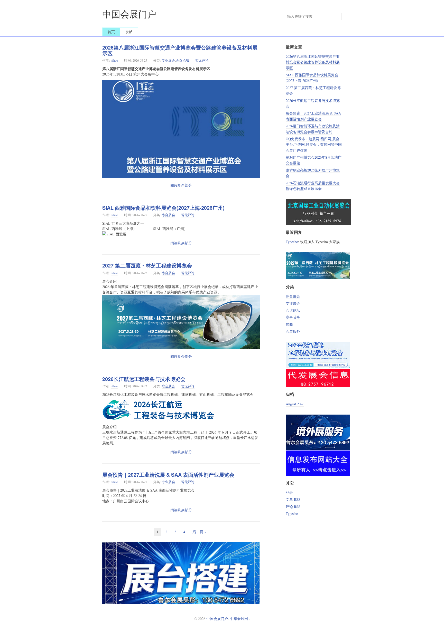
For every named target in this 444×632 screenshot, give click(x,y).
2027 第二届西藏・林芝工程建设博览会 (147, 265)
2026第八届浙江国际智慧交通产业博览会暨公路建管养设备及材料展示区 (179, 50)
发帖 (129, 31)
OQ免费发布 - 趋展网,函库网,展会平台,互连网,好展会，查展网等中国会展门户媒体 (314, 144)
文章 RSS (293, 499)
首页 (111, 31)
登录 (289, 492)
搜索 (338, 16)
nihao (114, 60)
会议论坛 (182, 60)
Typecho (292, 241)
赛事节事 (293, 317)
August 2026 (295, 403)
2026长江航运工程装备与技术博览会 (144, 378)
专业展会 (168, 60)
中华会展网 (239, 618)
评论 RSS (293, 506)
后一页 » (199, 531)
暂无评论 (202, 60)
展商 (289, 324)
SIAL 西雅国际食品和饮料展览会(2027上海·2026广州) (163, 207)
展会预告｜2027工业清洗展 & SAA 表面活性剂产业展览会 (168, 474)
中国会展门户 (129, 14)
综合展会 (168, 215)
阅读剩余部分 (181, 185)
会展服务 (293, 331)
